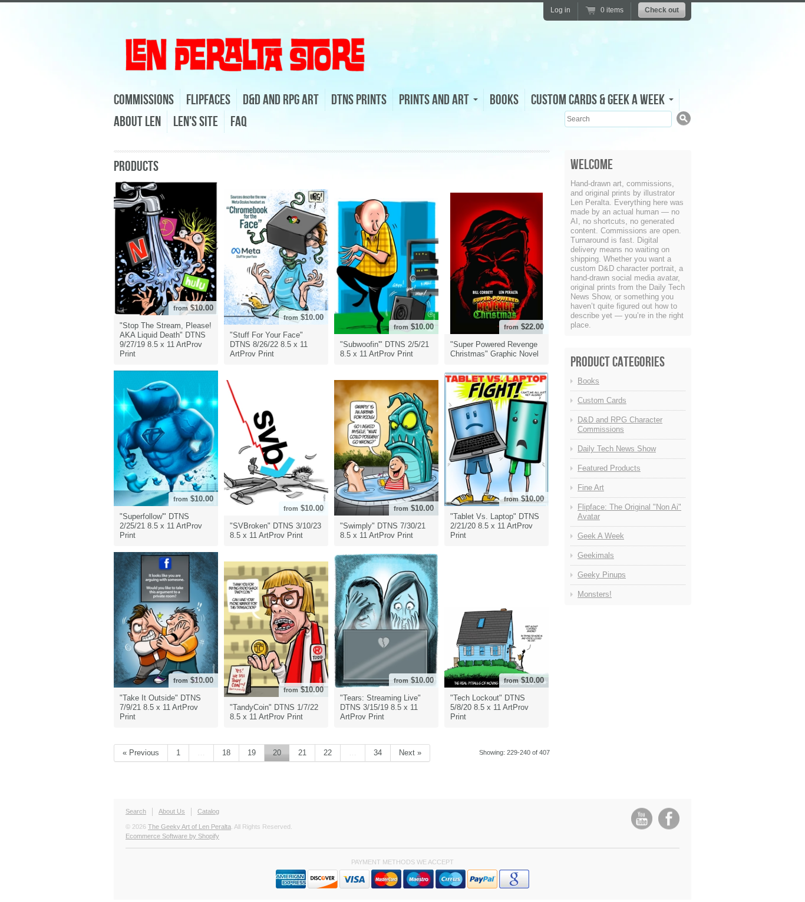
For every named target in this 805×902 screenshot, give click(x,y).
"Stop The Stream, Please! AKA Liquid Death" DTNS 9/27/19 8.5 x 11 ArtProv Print (166, 339)
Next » (410, 752)
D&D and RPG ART (281, 99)
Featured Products (609, 468)
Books (504, 99)
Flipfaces (208, 99)
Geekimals (596, 555)
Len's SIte (195, 121)
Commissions (144, 99)
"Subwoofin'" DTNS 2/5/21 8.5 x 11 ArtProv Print (384, 349)
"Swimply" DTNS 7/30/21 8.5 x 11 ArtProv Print (382, 530)
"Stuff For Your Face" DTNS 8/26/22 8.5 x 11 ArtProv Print (269, 344)
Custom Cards (602, 400)
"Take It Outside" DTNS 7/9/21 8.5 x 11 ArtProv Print (160, 707)
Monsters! (595, 594)
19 (252, 752)
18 (226, 752)
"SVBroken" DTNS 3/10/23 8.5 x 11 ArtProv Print (275, 530)
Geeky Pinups (602, 574)
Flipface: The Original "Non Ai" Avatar (629, 512)
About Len (137, 121)
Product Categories (617, 362)
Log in (560, 10)
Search (136, 811)
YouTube (641, 819)
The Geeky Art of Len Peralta (189, 826)
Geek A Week (601, 535)
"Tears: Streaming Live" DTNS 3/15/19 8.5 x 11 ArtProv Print (380, 707)
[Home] (246, 70)
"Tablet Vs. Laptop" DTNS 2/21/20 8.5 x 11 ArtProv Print (494, 526)
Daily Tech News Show (617, 448)
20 (277, 752)
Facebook (668, 819)
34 (378, 752)
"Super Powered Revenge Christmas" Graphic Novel (494, 349)
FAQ (238, 121)
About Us (172, 811)
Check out (662, 10)
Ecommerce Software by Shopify (172, 836)
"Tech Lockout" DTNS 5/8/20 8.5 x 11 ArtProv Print (489, 707)
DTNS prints (359, 99)
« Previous (141, 752)
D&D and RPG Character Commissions (620, 424)
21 (302, 752)
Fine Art (591, 487)
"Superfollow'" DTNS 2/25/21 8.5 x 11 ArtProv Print (161, 526)
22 (328, 752)
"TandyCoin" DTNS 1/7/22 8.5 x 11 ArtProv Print (274, 712)
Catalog (208, 811)
